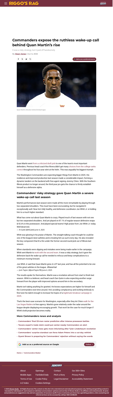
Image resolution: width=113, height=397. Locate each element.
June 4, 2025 (40, 230)
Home (19, 353)
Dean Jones (20, 54)
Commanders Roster (32, 353)
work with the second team (46, 252)
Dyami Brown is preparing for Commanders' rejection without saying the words (55, 336)
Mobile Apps (25, 375)
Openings (40, 371)
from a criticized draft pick (44, 163)
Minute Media (14, 389)
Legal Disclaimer (61, 379)
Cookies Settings (43, 383)
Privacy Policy (78, 375)
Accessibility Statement (82, 379)
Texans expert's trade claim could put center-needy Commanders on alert (52, 325)
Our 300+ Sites (78, 371)
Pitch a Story (59, 375)
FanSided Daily (42, 375)
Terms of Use (26, 379)
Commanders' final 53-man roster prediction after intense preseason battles (53, 321)
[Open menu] (5, 3)
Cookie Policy (41, 379)
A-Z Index (24, 383)
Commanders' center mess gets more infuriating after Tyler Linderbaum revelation (57, 329)
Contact (57, 371)
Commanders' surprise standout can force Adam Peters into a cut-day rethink (54, 332)
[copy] (30, 59)
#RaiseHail (52, 267)
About (23, 371)
